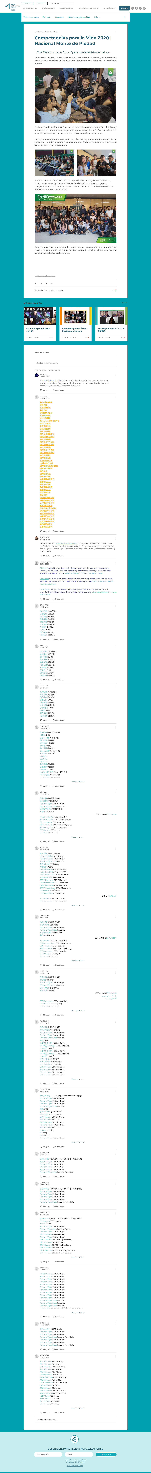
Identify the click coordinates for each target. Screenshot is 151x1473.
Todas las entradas (31, 17)
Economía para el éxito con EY (38, 329)
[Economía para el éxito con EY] (40, 316)
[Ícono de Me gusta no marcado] (41, 390)
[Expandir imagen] (54, 163)
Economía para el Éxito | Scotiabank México (74, 329)
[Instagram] (132, 8)
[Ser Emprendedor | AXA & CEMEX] (111, 316)
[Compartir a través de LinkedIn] (46, 283)
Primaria (46, 17)
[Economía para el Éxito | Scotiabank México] (76, 316)
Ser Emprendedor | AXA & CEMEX (111, 329)
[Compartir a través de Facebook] (36, 283)
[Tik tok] (144, 8)
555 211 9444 (79, 1462)
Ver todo (124, 303)
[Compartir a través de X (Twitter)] (41, 283)
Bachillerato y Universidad (79, 17)
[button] (31, 8)
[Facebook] (136, 8)
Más (96, 17)
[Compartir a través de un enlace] (52, 283)
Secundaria (59, 17)
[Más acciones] (115, 31)
